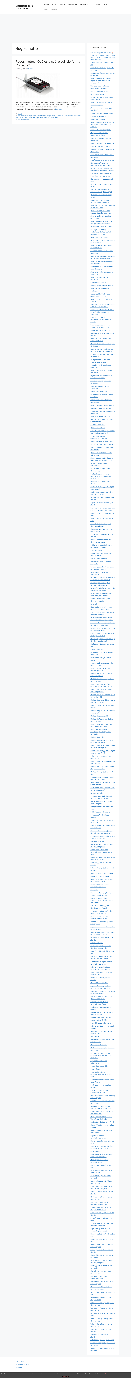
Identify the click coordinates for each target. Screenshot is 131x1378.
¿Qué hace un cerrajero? (99, 237)
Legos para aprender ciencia (100, 408)
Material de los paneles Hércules (102, 285)
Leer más (58, 109)
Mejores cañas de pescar (99, 91)
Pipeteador (94, 890)
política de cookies (108, 1374)
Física (54, 4)
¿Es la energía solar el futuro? (101, 227)
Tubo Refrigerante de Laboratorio (102, 873)
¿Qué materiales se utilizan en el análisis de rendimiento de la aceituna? (102, 124)
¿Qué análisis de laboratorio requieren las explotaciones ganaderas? (100, 80)
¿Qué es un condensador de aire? (102, 405)
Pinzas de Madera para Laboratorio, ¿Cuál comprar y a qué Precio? (101, 900)
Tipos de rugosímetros (51, 117)
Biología (62, 4)
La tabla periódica (96, 793)
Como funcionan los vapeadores (102, 113)
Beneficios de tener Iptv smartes (102, 160)
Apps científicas (96, 550)
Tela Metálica (95, 1037)
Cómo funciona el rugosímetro (46, 115)
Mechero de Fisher (97, 841)
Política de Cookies (22, 1365)
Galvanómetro (95, 1151)
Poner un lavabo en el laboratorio (102, 143)
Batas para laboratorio (98, 119)
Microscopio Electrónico (98, 1045)
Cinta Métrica (95, 1069)
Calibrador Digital (96, 943)
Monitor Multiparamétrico (99, 983)
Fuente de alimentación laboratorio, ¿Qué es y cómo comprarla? (100, 732)
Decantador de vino (97, 425)
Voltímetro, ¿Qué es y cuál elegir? (102, 1340)
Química (46, 4)
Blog (105, 4)
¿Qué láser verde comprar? (100, 416)
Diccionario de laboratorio (99, 116)
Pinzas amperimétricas (98, 559)
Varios (46, 10)
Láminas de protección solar (100, 146)
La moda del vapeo (97, 94)
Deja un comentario (23, 119)
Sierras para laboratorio (98, 391)
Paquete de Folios (96, 649)
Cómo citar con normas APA (100, 330)
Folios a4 (93, 604)
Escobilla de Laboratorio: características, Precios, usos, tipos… (101, 852)
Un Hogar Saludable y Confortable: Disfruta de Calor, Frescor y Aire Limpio (101, 232)
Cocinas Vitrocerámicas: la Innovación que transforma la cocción (100, 319)
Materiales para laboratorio (24, 7)
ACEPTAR (65, 1376)
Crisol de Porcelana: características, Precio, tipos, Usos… (100, 1074)
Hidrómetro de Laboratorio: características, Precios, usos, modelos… (101, 1055)
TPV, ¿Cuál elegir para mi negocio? (102, 444)
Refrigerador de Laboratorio (100, 876)
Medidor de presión (97, 737)
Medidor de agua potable (99, 716)
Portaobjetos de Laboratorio (100, 1023)
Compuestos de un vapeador (100, 130)
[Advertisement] (65, 27)
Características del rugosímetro (27, 115)
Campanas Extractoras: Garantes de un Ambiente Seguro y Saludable (102, 312)
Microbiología (72, 4)
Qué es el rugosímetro (28, 117)
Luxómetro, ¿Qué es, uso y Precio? (102, 1122)
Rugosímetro (39, 117)
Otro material (84, 4)
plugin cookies (126, 1376)
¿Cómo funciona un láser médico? (102, 441)
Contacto (54, 10)
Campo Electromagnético (99, 1066)
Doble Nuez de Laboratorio (100, 812)
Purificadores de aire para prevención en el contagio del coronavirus (100, 476)
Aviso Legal (20, 1362)
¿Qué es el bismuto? (97, 428)
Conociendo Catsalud (98, 282)
